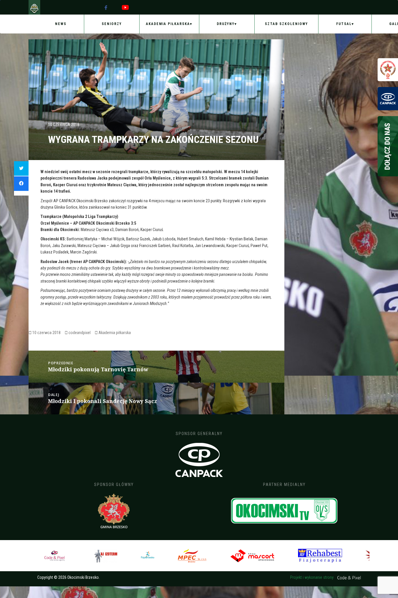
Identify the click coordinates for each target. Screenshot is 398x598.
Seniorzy (112, 24)
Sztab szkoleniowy (286, 24)
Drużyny (226, 24)
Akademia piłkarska (114, 332)
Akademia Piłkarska (168, 24)
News (60, 24)
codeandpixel (79, 332)
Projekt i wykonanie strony (312, 577)
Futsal (344, 24)
